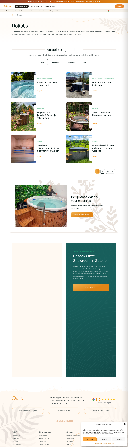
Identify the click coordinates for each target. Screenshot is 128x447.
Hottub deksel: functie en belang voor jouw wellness (103, 148)
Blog (41, 6)
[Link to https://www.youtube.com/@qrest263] (41, 206)
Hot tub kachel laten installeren (102, 84)
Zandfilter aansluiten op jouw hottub (47, 84)
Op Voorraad (35, 6)
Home (14, 15)
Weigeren (104, 439)
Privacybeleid (98, 443)
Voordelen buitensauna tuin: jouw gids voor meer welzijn (48, 148)
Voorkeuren (118, 439)
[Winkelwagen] (112, 6)
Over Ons (48, 6)
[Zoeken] (108, 6)
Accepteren (90, 439)
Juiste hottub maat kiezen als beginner (101, 114)
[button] (124, 424)
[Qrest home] (8, 6)
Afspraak (119, 6)
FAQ (53, 6)
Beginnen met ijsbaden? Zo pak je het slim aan (46, 115)
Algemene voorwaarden (108, 443)
